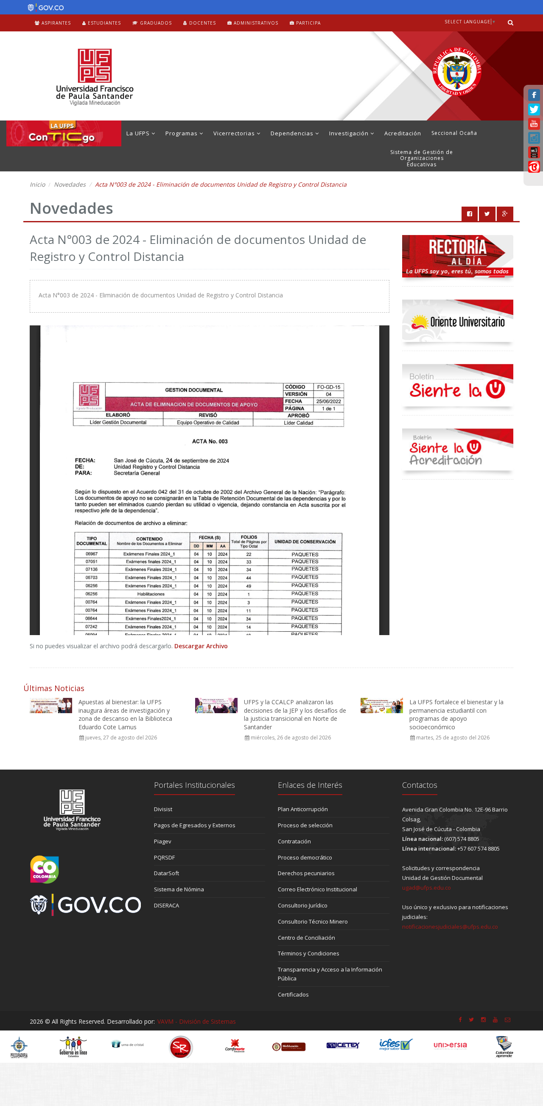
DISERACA (166, 905)
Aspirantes (55, 23)
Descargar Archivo (201, 646)
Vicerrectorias (235, 133)
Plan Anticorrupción (303, 809)
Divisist (163, 809)
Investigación (349, 133)
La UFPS (138, 133)
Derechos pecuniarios (306, 873)
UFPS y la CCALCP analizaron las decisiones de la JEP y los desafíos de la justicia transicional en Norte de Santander (295, 714)
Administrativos (255, 23)
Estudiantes (103, 23)
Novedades (70, 184)
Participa (307, 23)
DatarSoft (166, 873)
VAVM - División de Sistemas (196, 1021)
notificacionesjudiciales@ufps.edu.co (450, 926)
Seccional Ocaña (454, 133)
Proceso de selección (305, 825)
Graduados (155, 23)
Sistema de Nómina (179, 889)
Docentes (202, 23)
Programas (182, 133)
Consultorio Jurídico (302, 905)
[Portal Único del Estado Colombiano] (43, 7)
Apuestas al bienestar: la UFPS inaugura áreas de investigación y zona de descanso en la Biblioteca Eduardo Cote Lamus (125, 714)
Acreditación (402, 133)
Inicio (37, 184)
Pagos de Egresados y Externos (194, 825)
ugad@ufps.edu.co (426, 887)
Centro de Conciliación (306, 937)
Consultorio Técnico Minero (313, 921)
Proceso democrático (305, 857)
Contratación (294, 841)
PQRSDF (164, 857)
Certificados (293, 994)
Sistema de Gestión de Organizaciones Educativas (421, 158)
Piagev (162, 841)
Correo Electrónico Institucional (317, 889)
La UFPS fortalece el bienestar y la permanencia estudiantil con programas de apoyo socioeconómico (456, 714)
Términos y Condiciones (308, 953)
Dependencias (293, 133)
